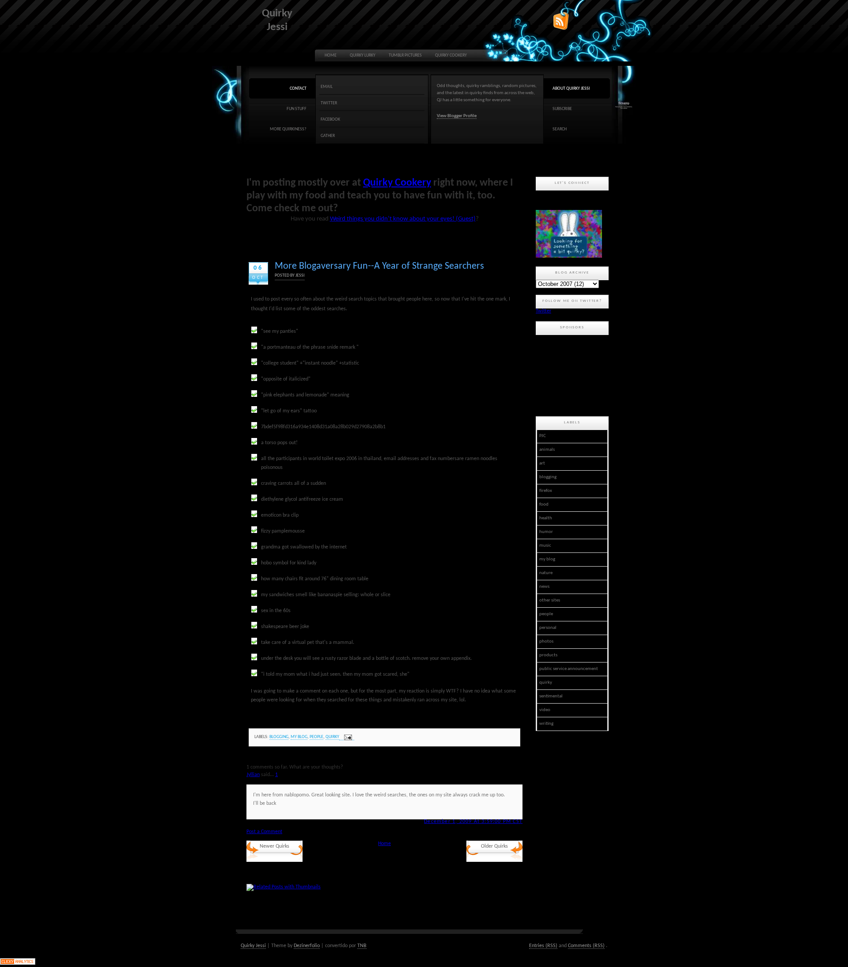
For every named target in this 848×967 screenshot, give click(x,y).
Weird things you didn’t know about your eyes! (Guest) (403, 219)
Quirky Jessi (253, 945)
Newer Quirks (274, 846)
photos (546, 641)
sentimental (551, 696)
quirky (332, 737)
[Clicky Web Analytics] (17, 963)
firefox (545, 490)
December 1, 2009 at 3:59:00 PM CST (473, 821)
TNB (362, 945)
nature (546, 573)
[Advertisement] (575, 374)
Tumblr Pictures (405, 55)
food (544, 504)
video (544, 710)
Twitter (329, 103)
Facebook (330, 119)
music (545, 545)
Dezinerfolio (307, 945)
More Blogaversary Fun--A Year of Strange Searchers (379, 266)
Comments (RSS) (586, 945)
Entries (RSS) (543, 945)
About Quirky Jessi (571, 88)
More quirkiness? (288, 129)
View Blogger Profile (457, 116)
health (545, 518)
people (316, 737)
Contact (298, 88)
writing (546, 723)
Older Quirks (494, 846)
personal (547, 627)
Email (327, 86)
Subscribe (562, 109)
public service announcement (568, 668)
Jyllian (253, 774)
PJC (542, 436)
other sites (549, 600)
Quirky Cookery (451, 55)
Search (560, 129)
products (548, 655)
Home (331, 55)
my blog (299, 737)
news (544, 586)
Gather (328, 135)
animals (547, 449)
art (542, 463)
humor (546, 531)
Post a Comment (264, 831)
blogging (278, 737)
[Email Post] (346, 737)
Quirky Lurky (362, 55)
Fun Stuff (297, 109)
